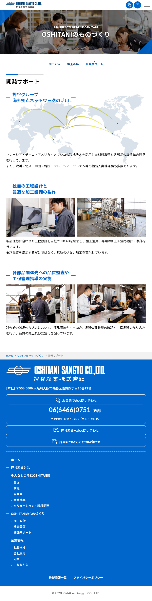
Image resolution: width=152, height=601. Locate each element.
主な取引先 (21, 565)
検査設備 (73, 64)
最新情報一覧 (58, 577)
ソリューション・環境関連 (31, 505)
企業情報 (17, 540)
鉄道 (17, 482)
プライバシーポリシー (88, 577)
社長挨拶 (20, 547)
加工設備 (55, 64)
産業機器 (20, 500)
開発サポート (94, 64)
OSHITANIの (28, 513)
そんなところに (30, 475)
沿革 (17, 559)
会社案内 (20, 553)
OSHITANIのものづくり (30, 355)
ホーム (15, 459)
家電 (17, 488)
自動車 (18, 494)
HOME (9, 355)
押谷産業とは (20, 467)
